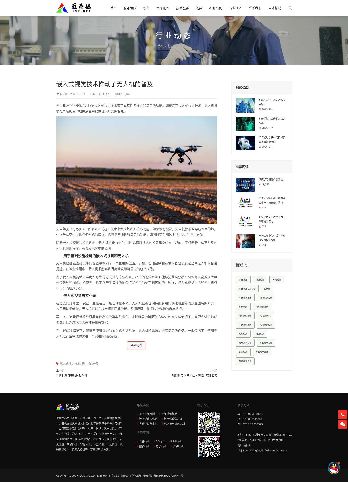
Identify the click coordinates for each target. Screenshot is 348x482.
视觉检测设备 (266, 297)
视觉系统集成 (169, 413)
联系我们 (255, 8)
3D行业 (160, 441)
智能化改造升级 (173, 418)
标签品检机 (265, 316)
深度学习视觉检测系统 (271, 179)
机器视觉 (243, 279)
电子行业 (161, 446)
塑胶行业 (144, 446)
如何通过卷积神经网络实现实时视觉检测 (272, 139)
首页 (113, 8)
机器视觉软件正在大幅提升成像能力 (194, 375)
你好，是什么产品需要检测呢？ (308, 468)
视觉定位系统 (245, 316)
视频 (199, 8)
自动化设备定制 (148, 423)
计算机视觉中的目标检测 (71, 375)
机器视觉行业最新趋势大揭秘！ (272, 121)
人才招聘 (274, 8)
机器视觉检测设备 (247, 288)
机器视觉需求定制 (174, 423)
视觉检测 (260, 279)
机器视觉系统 (245, 325)
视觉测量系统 (245, 343)
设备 (146, 8)
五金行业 (144, 441)
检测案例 (215, 8)
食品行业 (178, 446)
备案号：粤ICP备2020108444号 (163, 475)
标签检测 (243, 334)
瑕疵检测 (243, 352)
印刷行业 (176, 441)
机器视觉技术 (245, 297)
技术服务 (182, 8)
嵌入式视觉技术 (70, 363)
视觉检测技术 (262, 307)
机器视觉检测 (147, 413)
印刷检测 (243, 307)
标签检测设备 (266, 325)
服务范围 (129, 8)
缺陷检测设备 (245, 361)
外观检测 (260, 334)
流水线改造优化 (148, 418)
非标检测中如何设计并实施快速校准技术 (272, 238)
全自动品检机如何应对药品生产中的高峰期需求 (272, 200)
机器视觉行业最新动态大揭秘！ (272, 102)
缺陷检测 (277, 279)
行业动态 (235, 8)
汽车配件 (162, 8)
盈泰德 (267, 288)
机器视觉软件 (262, 352)
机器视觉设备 (266, 343)
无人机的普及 (90, 363)
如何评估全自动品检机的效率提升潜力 (272, 219)
